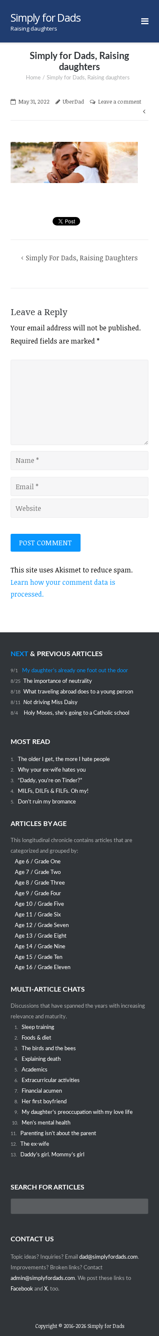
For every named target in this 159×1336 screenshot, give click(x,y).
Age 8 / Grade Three (40, 883)
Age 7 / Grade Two (38, 872)
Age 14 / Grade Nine (40, 947)
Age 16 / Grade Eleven (42, 967)
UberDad (73, 101)
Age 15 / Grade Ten (38, 957)
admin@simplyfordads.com (43, 1278)
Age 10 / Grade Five (39, 904)
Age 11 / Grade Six (38, 915)
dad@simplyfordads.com (108, 1257)
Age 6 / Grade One (38, 862)
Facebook (22, 1289)
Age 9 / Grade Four (38, 893)
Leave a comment (119, 101)
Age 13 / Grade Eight (41, 936)
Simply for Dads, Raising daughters (82, 257)
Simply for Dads (105, 1325)
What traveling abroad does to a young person (78, 692)
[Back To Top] (138, 1315)
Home (33, 78)
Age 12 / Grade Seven (42, 925)
